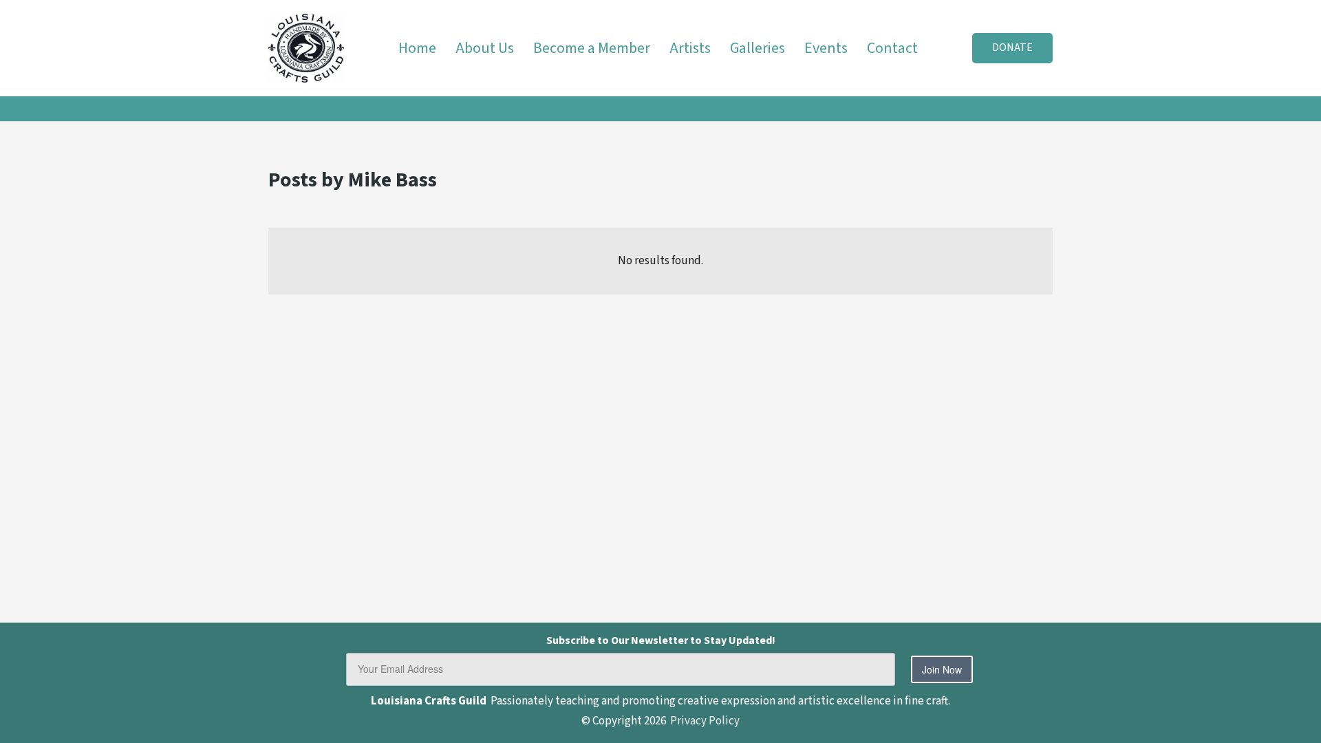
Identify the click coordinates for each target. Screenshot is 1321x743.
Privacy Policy (705, 721)
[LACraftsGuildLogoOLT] (306, 48)
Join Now (942, 669)
